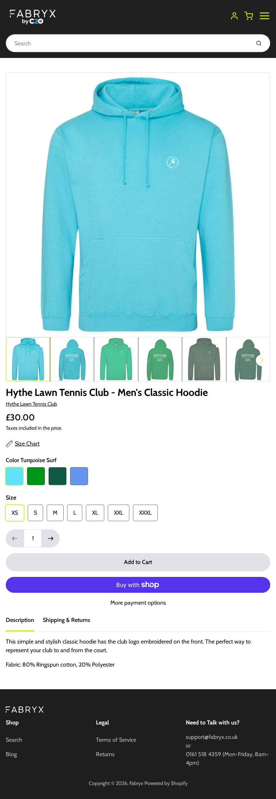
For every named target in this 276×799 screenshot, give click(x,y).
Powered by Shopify (166, 783)
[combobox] (127, 43)
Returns (105, 754)
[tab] (24, 622)
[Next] (261, 360)
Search (14, 739)
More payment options (138, 602)
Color (31, 460)
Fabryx (136, 783)
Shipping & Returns (66, 620)
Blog (11, 754)
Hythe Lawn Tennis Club (31, 404)
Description (20, 620)
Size (11, 497)
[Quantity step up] (51, 538)
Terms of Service (116, 739)
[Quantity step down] (15, 538)
